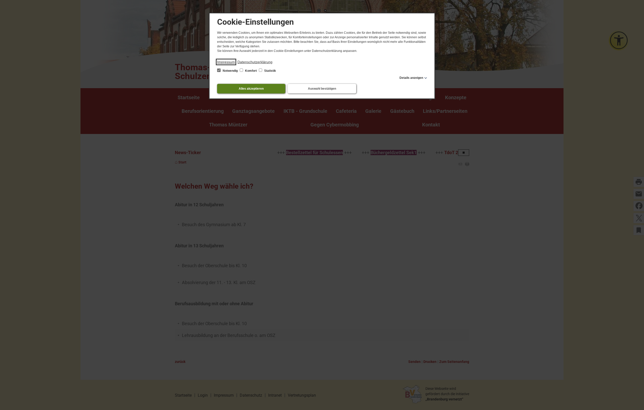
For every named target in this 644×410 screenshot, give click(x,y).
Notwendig (230, 71)
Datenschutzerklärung (254, 62)
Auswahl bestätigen (322, 88)
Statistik (269, 71)
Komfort (251, 71)
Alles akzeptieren (251, 88)
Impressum (226, 62)
